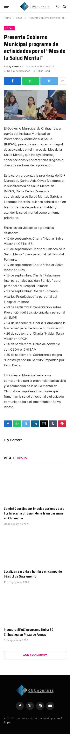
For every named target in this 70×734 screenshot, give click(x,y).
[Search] (64, 6)
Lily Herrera (14, 66)
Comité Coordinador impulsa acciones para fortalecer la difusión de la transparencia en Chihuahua (34, 513)
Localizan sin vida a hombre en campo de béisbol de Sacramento (33, 574)
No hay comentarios (18, 70)
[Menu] (6, 6)
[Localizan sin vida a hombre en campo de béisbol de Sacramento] (35, 548)
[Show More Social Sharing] (62, 81)
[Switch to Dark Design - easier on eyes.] (57, 6)
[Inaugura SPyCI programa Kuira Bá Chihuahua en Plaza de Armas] (35, 606)
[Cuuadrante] (35, 6)
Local (9, 28)
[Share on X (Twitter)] (49, 81)
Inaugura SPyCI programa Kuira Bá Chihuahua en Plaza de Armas (28, 632)
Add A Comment (35, 655)
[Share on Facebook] (12, 81)
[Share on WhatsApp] (30, 81)
